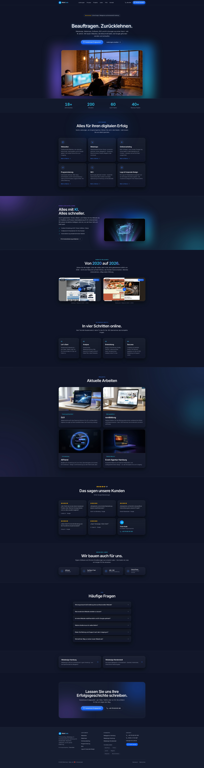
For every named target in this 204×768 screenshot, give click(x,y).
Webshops (84, 738)
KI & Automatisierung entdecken (70, 239)
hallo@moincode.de (131, 740)
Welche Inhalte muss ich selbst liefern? (86, 625)
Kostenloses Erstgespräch (93, 42)
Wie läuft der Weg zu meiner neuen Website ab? (89, 639)
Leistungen (81, 2)
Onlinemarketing (85, 741)
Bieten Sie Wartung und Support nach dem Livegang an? (91, 632)
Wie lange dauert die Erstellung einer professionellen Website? (93, 605)
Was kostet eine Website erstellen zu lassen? (88, 611)
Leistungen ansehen (112, 42)
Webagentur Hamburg (109, 735)
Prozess (89, 2)
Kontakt (112, 2)
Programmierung (85, 743)
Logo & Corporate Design (88, 749)
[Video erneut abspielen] (102, 73)
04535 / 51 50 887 (133, 738)
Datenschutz (142, 762)
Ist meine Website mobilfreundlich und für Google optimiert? (92, 618)
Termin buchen (140, 2)
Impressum (135, 762)
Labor (101, 2)
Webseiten (84, 735)
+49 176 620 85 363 (127, 531)
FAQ (106, 2)
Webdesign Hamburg (109, 738)
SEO (82, 746)
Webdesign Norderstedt (110, 741)
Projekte (95, 2)
